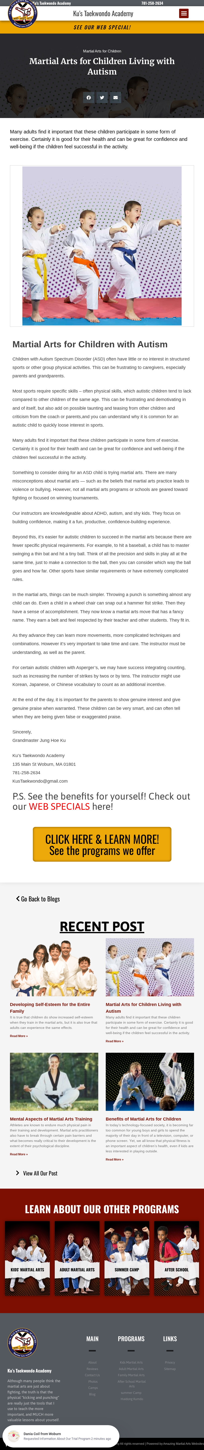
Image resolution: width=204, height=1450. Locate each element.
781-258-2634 (152, 3)
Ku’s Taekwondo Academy (29, 1370)
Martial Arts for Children (102, 51)
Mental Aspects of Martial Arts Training (51, 1119)
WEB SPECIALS (59, 806)
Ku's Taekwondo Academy (103, 13)
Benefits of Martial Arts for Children (143, 1119)
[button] (184, 13)
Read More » (19, 1036)
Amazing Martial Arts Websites (183, 1444)
